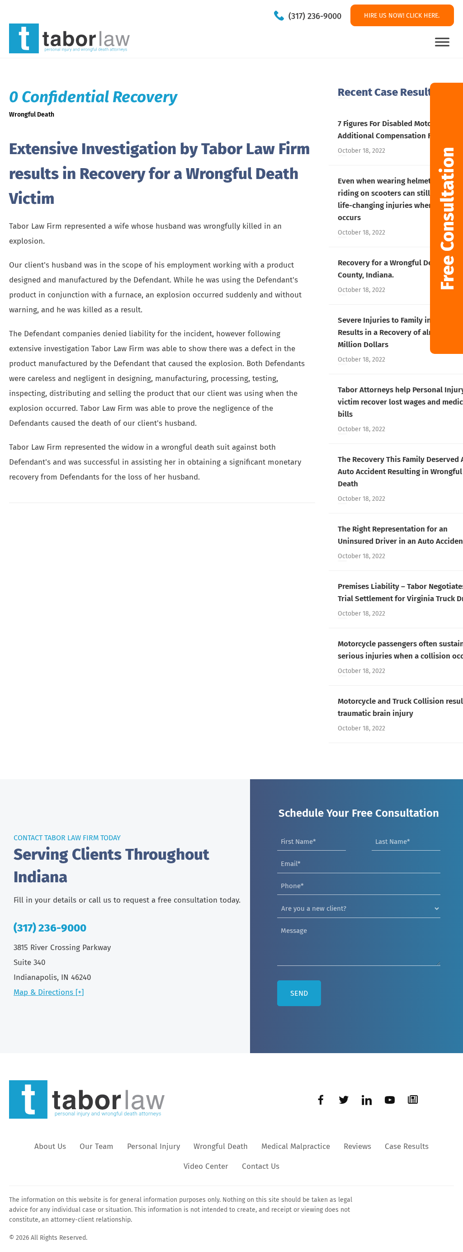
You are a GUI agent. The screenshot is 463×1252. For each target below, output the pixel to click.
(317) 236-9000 (314, 16)
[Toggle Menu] (442, 42)
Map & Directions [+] (49, 992)
